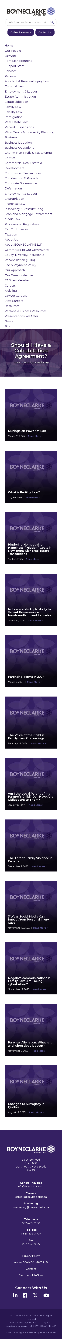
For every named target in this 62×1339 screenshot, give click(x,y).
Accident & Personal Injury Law (27, 81)
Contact (31, 1269)
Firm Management (18, 61)
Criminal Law (14, 86)
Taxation (11, 234)
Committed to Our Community (27, 250)
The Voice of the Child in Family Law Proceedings (26, 736)
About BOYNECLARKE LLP (23, 244)
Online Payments (20, 32)
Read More (35, 436)
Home (9, 45)
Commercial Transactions (23, 173)
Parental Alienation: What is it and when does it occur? (30, 1044)
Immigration (14, 117)
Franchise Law (15, 204)
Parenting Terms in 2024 (26, 677)
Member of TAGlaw (31, 1275)
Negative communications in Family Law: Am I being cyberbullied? (29, 981)
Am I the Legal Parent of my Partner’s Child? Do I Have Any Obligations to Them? (30, 797)
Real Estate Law (16, 122)
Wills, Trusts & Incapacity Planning (29, 132)
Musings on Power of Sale (27, 431)
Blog (8, 326)
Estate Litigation (16, 102)
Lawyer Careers (16, 295)
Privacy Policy (31, 1256)
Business (11, 137)
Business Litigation (18, 142)
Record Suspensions (19, 127)
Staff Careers (14, 301)
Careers (10, 285)
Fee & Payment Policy (20, 265)
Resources (12, 306)
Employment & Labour (21, 91)
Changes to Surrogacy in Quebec (26, 1105)
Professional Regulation (22, 224)
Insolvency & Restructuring (24, 209)
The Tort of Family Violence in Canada (30, 859)
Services (11, 71)
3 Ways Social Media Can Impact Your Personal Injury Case (28, 920)
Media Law (12, 219)
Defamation (13, 188)
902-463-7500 (31, 1243)
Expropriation (14, 198)
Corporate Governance (21, 183)
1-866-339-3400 (31, 1233)
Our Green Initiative (19, 275)
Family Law (13, 107)
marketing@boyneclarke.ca (31, 1207)
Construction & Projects (21, 178)
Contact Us (45, 32)
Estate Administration (20, 96)
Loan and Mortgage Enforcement (28, 214)
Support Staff (14, 66)
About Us (11, 239)
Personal (11, 76)
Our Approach (15, 270)
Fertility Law (13, 112)
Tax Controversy (16, 229)
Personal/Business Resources (26, 311)
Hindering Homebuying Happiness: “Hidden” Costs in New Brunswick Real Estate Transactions (30, 549)
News (9, 321)
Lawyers (11, 56)
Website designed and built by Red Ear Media (31, 1332)
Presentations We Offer (21, 316)
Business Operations (19, 147)
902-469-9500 (31, 1223)
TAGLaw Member (17, 280)
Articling (11, 290)
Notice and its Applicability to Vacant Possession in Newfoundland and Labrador (29, 612)
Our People (13, 50)
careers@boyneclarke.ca (31, 1196)
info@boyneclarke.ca (31, 1186)
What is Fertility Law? (24, 492)
